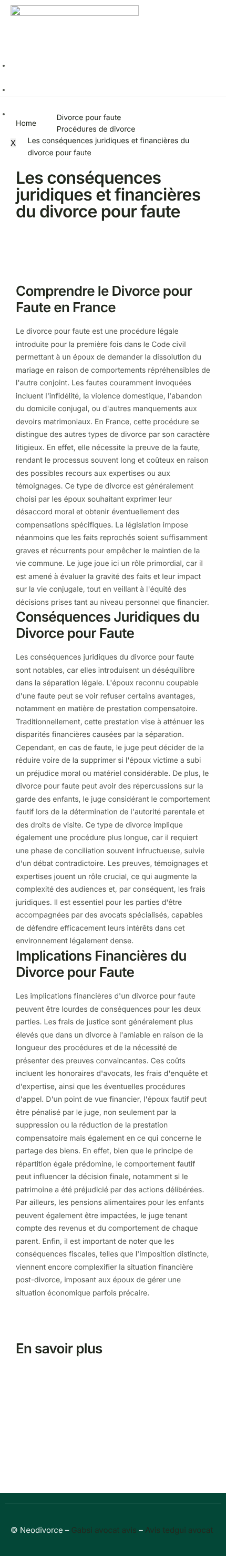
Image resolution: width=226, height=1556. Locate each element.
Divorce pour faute (89, 117)
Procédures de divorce (96, 129)
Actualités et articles (47, 65)
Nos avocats (33, 89)
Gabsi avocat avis (104, 1530)
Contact (25, 113)
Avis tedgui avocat (179, 1530)
